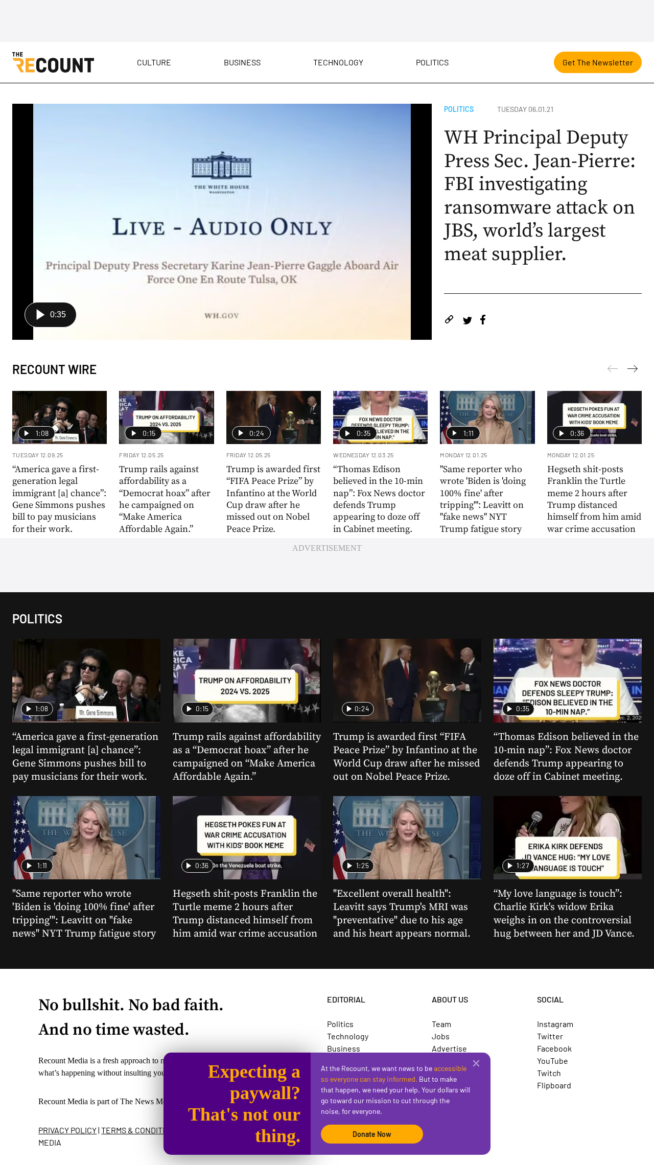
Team (441, 1024)
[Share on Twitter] (467, 321)
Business (242, 62)
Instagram (555, 1024)
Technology (338, 62)
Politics (432, 62)
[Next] (612, 370)
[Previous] (632, 370)
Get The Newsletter (598, 62)
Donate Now (372, 1134)
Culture (154, 62)
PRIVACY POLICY (67, 1130)
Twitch (549, 1073)
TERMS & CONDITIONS (140, 1130)
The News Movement (155, 1101)
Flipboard (554, 1085)
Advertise (449, 1048)
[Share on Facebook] (482, 321)
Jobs (441, 1036)
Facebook (554, 1048)
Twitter (550, 1036)
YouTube (552, 1060)
